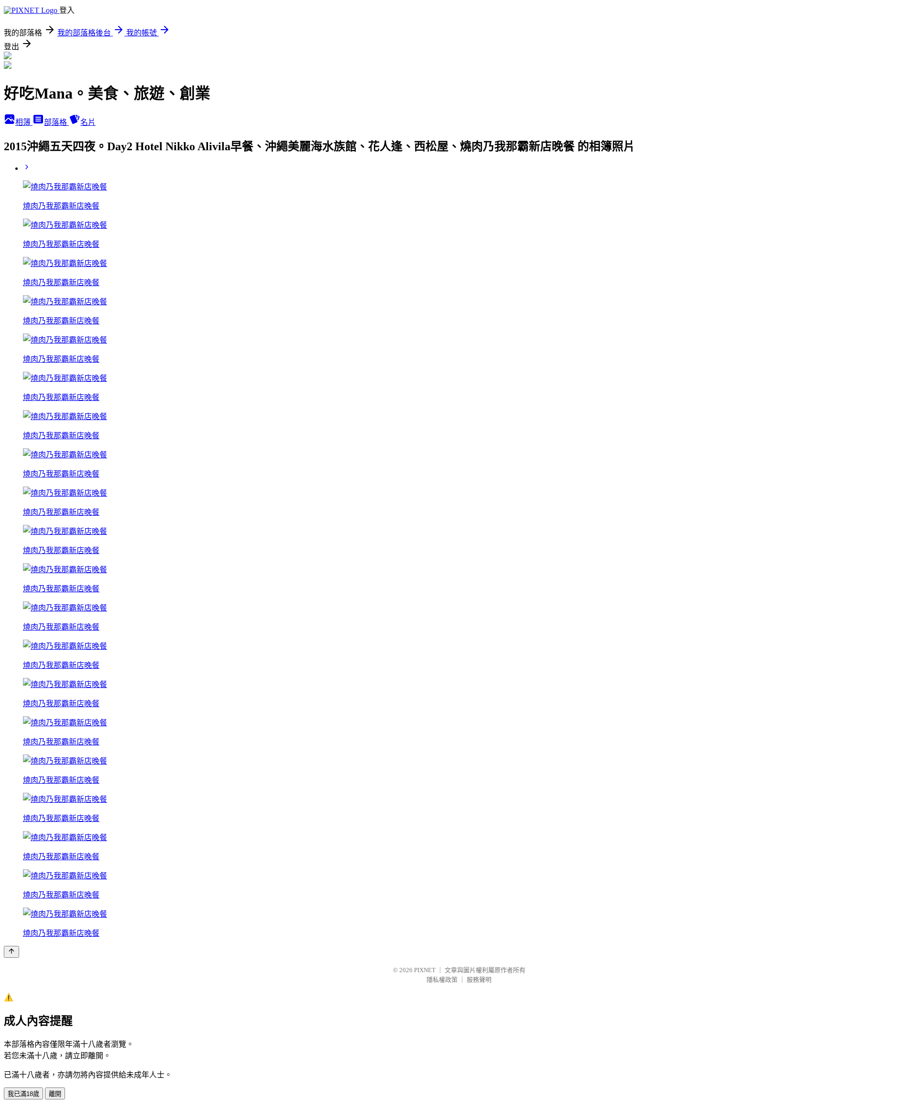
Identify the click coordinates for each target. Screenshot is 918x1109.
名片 (88, 122)
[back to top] (11, 952)
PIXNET (425, 970)
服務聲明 (479, 979)
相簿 (24, 122)
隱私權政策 (442, 979)
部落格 (56, 122)
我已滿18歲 (23, 1094)
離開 (55, 1094)
